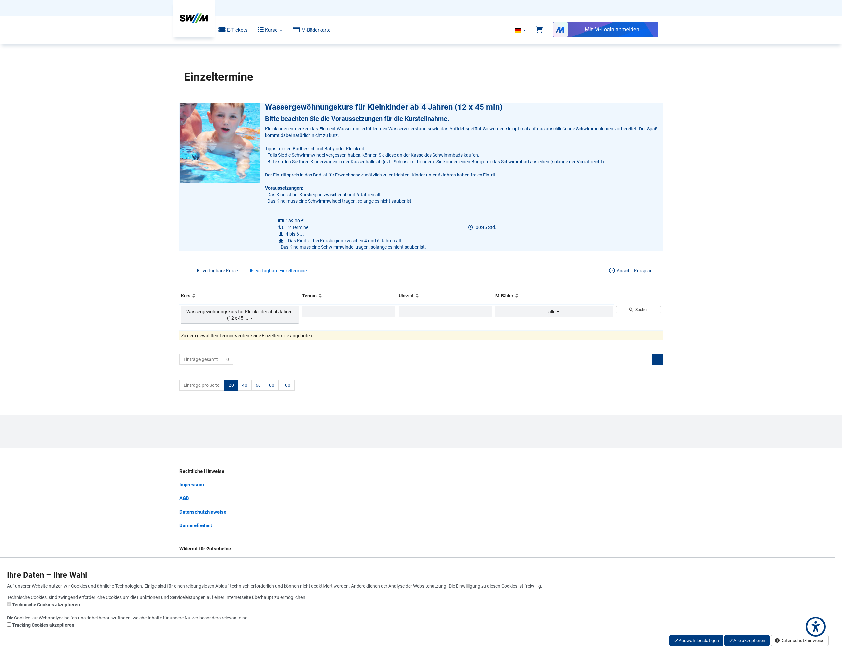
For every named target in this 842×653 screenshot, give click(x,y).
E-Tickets (237, 30)
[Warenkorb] (539, 30)
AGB (184, 498)
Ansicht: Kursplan (634, 270)
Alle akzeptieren (748, 640)
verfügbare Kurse (220, 270)
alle (552, 311)
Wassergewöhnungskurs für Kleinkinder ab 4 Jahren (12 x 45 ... (239, 315)
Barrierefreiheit (195, 525)
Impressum (191, 485)
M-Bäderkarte (315, 30)
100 (286, 385)
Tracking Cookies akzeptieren (43, 625)
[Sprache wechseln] (520, 30)
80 (271, 385)
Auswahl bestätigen (698, 640)
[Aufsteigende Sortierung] (193, 295)
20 (231, 385)
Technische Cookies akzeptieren (46, 604)
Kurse (271, 30)
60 (258, 385)
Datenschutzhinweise (202, 512)
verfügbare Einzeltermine (281, 270)
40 (244, 385)
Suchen (641, 309)
